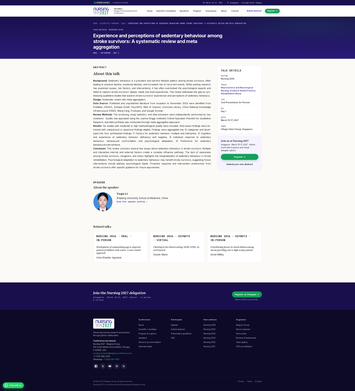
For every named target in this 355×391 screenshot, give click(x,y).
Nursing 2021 (209, 346)
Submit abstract (254, 11)
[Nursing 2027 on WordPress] (117, 366)
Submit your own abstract (239, 164)
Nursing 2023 (209, 338)
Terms (249, 381)
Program (197, 11)
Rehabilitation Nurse (231, 93)
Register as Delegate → (247, 294)
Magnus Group (242, 325)
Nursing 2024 (209, 333)
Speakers (184, 11)
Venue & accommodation (150, 342)
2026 (123, 23)
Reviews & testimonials (246, 338)
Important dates (145, 346)
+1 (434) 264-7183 (111, 359)
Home (150, 11)
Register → (272, 11)
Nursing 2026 (210, 325)
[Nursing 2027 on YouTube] (110, 366)
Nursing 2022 (209, 342)
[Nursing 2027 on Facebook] (96, 366)
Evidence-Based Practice (242, 90)
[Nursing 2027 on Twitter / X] (103, 366)
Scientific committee (147, 329)
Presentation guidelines (181, 333)
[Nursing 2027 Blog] (123, 366)
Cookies (258, 381)
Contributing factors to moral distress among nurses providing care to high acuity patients (232, 248)
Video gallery (242, 342)
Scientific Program (109, 23)
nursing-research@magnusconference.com (112, 353)
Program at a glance (147, 333)
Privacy (241, 381)
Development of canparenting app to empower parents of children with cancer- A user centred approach (118, 249)
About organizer (243, 329)
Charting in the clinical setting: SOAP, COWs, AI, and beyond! (176, 248)
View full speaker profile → (131, 201)
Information (211, 11)
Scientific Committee (166, 11)
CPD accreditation (244, 346)
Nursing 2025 (209, 329)
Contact (235, 11)
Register (174, 325)
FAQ (173, 338)
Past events (241, 333)
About (224, 11)
